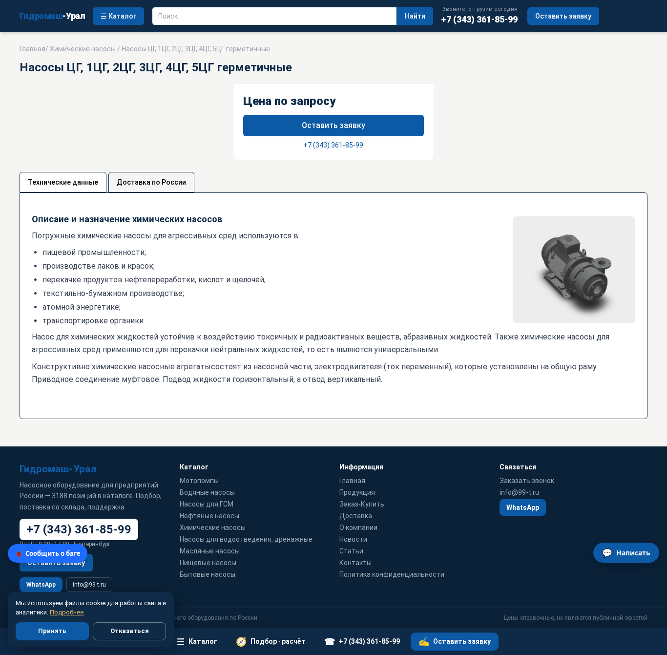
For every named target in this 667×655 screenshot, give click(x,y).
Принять (52, 630)
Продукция (357, 492)
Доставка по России (151, 182)
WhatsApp (41, 584)
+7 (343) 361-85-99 (333, 145)
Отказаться (129, 630)
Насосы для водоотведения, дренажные (246, 539)
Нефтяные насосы (209, 516)
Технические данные (63, 182)
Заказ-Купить (361, 504)
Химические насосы (83, 49)
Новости (353, 539)
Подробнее (66, 612)
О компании (358, 527)
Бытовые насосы (207, 574)
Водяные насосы (207, 492)
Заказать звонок (527, 481)
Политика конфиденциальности (391, 574)
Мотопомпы (199, 481)
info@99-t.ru (89, 584)
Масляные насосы (210, 551)
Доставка (355, 516)
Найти (415, 16)
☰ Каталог (118, 16)
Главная (32, 49)
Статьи (351, 551)
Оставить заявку (563, 16)
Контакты (355, 563)
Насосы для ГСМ (206, 504)
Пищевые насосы (208, 563)
